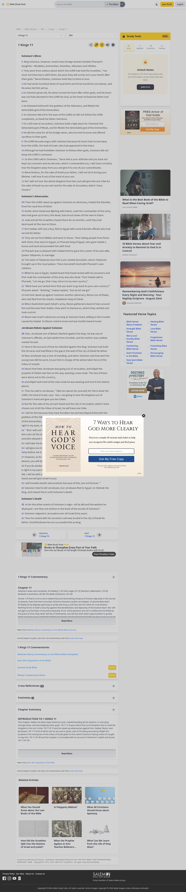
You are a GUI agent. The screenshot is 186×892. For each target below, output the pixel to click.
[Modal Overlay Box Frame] (93, 446)
